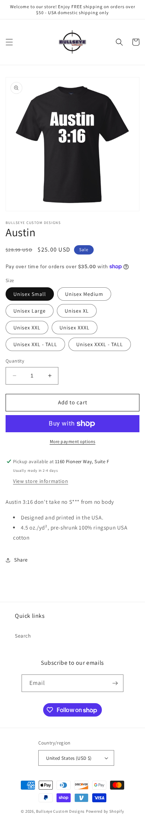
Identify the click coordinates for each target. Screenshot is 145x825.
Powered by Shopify (105, 811)
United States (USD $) (68, 758)
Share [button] (21, 559)
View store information (40, 481)
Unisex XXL (27, 327)
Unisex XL (77, 310)
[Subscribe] (115, 683)
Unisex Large (29, 310)
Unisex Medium (84, 294)
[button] (9, 42)
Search (23, 635)
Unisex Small (29, 294)
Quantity (15, 361)
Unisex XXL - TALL (35, 344)
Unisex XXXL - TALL (99, 344)
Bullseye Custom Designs (60, 811)
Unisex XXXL (74, 327)
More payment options (73, 441)
